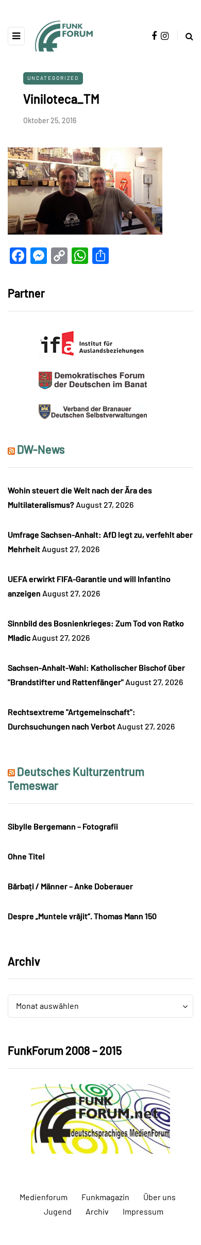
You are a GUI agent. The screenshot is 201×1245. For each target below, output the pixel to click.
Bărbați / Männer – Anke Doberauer (70, 886)
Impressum (143, 1211)
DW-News (41, 449)
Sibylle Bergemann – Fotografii (63, 826)
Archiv (97, 1211)
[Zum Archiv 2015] (100, 1117)
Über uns (159, 1197)
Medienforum (44, 1197)
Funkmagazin (105, 1197)
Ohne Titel (26, 856)
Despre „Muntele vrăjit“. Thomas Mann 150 (82, 916)
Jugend (58, 1211)
